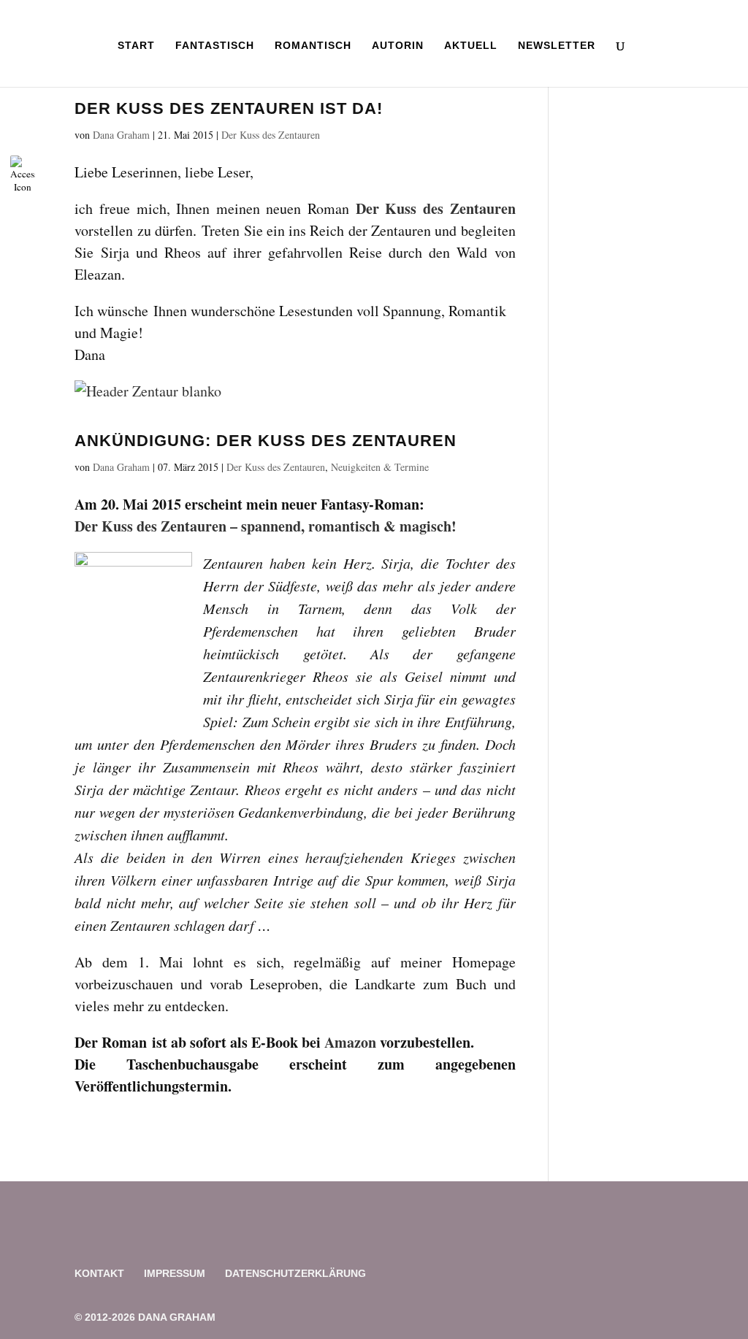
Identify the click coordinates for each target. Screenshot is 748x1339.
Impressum (174, 1273)
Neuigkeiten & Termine (380, 467)
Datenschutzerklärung (295, 1273)
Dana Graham (121, 135)
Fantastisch (214, 45)
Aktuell (470, 45)
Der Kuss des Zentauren (270, 135)
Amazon (352, 1042)
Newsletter (556, 45)
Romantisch (313, 45)
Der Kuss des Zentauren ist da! (229, 108)
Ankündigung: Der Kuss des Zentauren (266, 440)
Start (136, 45)
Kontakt (99, 1273)
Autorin (398, 45)
